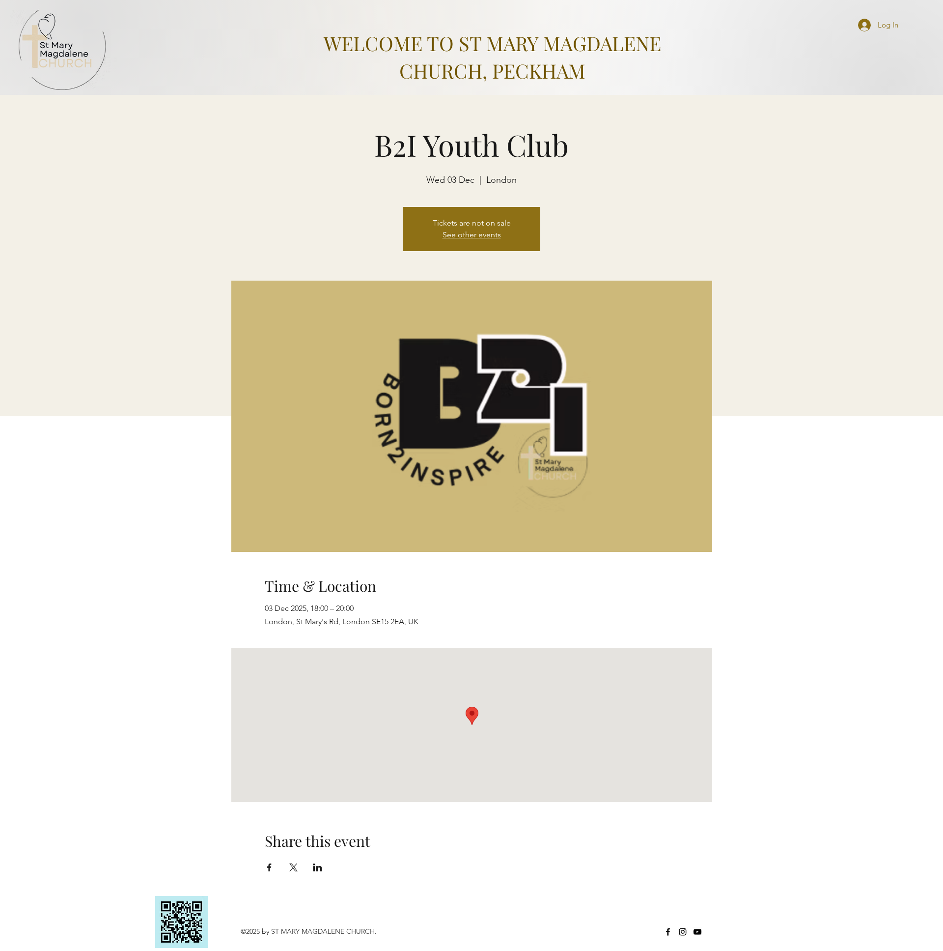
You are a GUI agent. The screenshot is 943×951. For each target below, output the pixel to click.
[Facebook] (668, 932)
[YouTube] (697, 932)
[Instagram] (683, 932)
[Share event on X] (293, 867)
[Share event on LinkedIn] (317, 867)
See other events (472, 234)
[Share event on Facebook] (269, 867)
